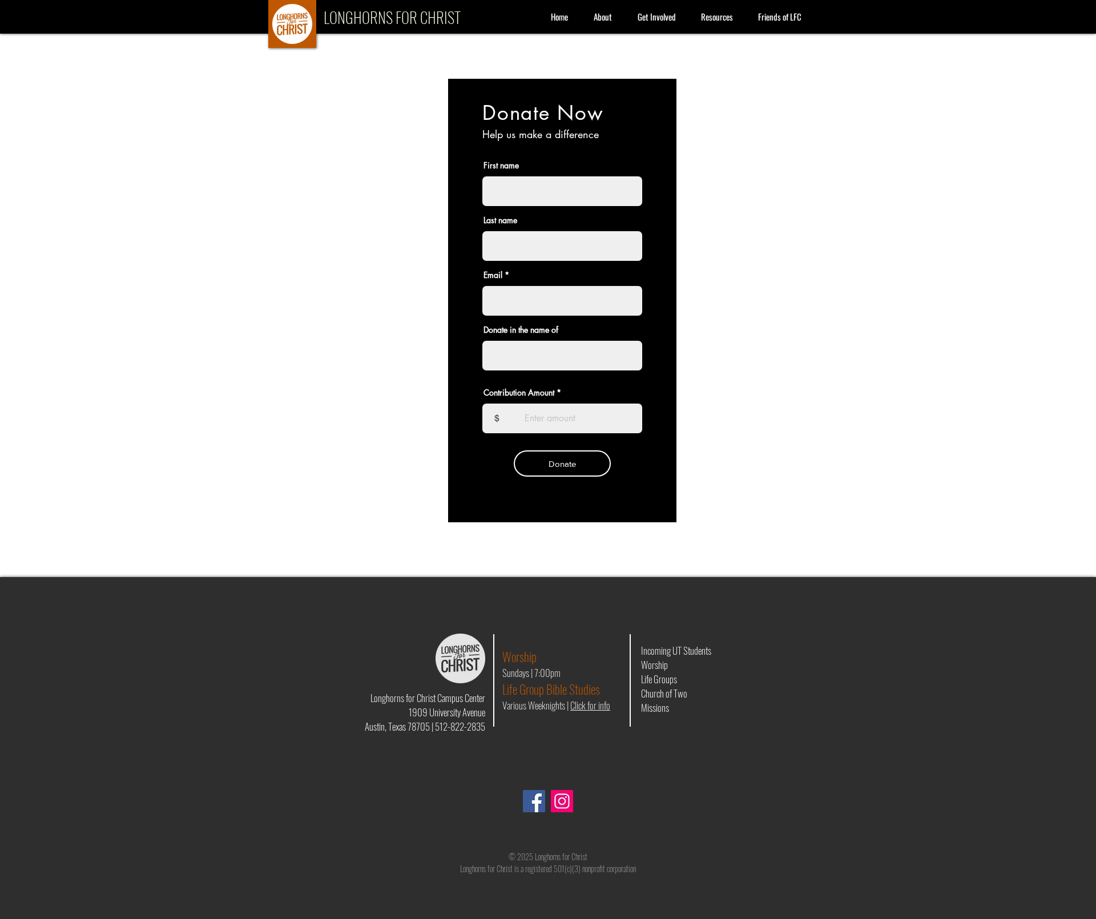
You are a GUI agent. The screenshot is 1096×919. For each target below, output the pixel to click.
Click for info (590, 705)
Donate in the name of (520, 330)
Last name (500, 220)
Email (492, 275)
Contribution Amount (518, 393)
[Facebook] (534, 801)
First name (501, 166)
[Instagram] (562, 801)
